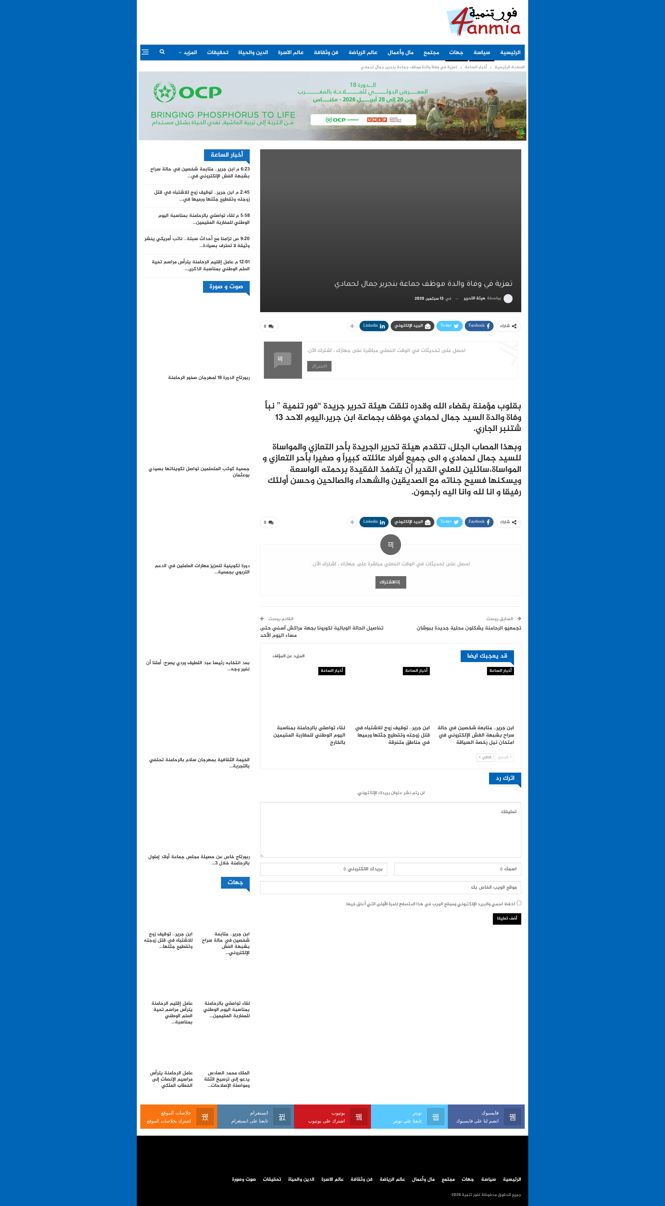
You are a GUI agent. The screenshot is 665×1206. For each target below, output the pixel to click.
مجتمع (431, 53)
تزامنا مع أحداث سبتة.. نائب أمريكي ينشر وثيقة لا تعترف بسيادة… (197, 242)
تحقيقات (217, 53)
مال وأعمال (401, 53)
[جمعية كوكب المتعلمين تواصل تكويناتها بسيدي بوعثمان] (197, 425)
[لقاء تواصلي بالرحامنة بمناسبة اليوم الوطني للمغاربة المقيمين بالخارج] (306, 694)
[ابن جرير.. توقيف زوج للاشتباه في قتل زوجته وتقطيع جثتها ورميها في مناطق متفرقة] (390, 694)
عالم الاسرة (291, 53)
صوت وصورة (244, 1180)
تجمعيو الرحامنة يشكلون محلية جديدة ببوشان (469, 628)
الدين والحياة (253, 53)
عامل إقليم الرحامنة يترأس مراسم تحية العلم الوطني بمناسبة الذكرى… (201, 265)
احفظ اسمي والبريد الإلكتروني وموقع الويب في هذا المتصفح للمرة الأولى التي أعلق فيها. (430, 904)
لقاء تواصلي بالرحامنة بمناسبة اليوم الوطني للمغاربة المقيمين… (204, 219)
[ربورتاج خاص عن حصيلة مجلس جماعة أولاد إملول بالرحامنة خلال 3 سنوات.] (197, 813)
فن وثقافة (326, 53)
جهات (456, 53)
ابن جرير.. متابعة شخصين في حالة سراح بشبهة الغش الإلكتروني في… (200, 173)
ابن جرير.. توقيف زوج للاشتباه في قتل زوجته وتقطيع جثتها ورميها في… (202, 196)
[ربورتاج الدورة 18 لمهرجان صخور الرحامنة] (197, 334)
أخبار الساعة (500, 671)
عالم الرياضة (363, 53)
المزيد (190, 53)
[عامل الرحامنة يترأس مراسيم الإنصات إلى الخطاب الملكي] (168, 1049)
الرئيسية (510, 53)
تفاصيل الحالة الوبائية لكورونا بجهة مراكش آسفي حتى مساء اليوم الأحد (321, 632)
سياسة (481, 53)
